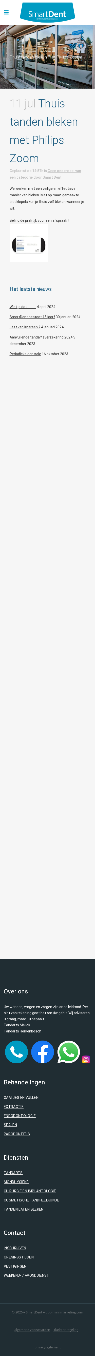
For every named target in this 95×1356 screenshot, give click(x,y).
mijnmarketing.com (68, 1312)
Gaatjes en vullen (21, 1098)
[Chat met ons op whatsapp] (68, 1062)
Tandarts (13, 1173)
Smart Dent (52, 177)
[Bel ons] (16, 1062)
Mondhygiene (16, 1182)
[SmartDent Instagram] (86, 1062)
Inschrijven (15, 1248)
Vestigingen (15, 1266)
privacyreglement (47, 1347)
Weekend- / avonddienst (26, 1275)
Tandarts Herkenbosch (22, 1031)
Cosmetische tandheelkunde (31, 1200)
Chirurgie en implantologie (30, 1191)
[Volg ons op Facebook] (42, 1062)
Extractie (14, 1107)
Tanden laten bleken (24, 1209)
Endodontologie (20, 1116)
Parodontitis (17, 1134)
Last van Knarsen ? (25, 327)
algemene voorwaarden (32, 1329)
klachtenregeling (65, 1329)
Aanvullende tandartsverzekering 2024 (41, 337)
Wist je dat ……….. (23, 307)
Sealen (10, 1125)
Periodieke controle (25, 354)
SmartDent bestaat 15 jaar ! (32, 317)
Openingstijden (19, 1257)
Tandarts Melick (17, 1025)
